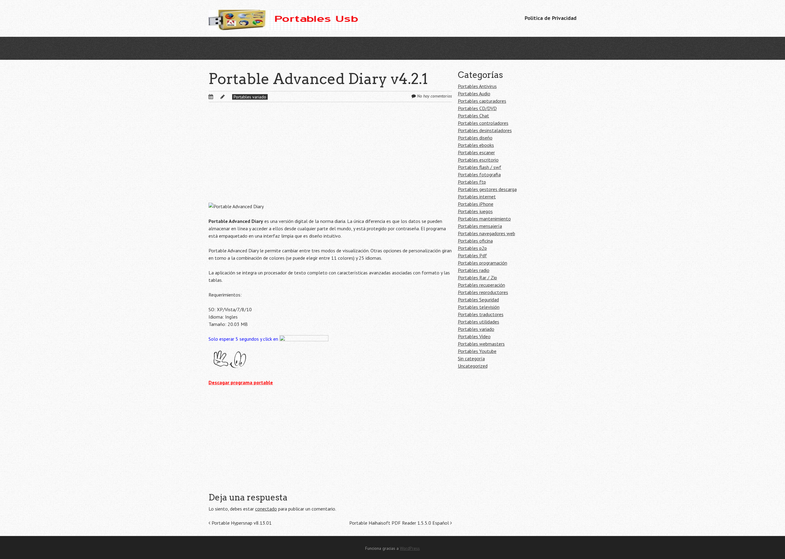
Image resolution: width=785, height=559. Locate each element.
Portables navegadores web (486, 233)
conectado (266, 509)
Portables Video (474, 336)
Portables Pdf (472, 255)
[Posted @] (217, 97)
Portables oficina (475, 241)
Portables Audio (474, 93)
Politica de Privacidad (550, 17)
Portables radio (473, 270)
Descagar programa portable (241, 382)
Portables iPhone (475, 204)
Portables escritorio (478, 160)
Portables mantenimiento (484, 219)
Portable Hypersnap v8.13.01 (241, 523)
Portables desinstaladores (485, 130)
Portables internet (477, 196)
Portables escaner (476, 152)
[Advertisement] (330, 157)
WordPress (410, 548)
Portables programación (482, 263)
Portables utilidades (478, 322)
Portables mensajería (480, 226)
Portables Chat (473, 116)
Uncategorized (473, 366)
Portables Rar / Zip (477, 277)
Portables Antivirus (477, 86)
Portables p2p (472, 248)
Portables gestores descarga (487, 189)
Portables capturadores (482, 101)
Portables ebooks (476, 145)
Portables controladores (483, 123)
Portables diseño (475, 138)
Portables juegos (475, 211)
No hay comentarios (434, 96)
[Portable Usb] (283, 18)
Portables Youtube (477, 351)
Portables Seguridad (478, 300)
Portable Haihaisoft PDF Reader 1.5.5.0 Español (399, 523)
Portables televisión (479, 307)
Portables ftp (472, 182)
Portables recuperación (481, 285)
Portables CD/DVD (477, 108)
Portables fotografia (479, 174)
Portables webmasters (481, 344)
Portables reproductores (483, 292)
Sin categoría (471, 358)
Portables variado (250, 97)
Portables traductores (481, 314)
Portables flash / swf (479, 167)
